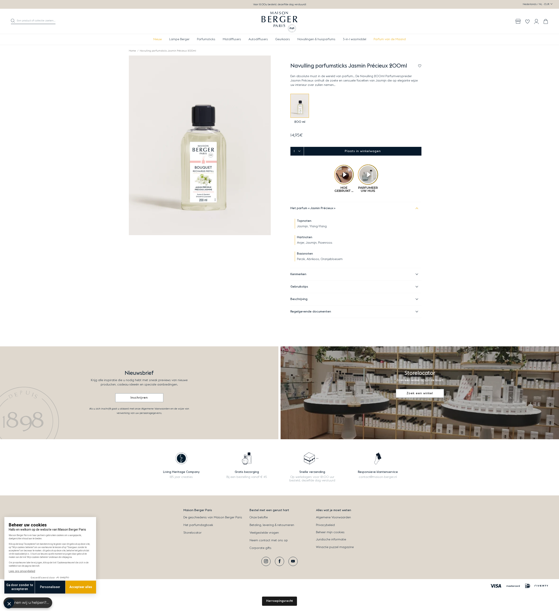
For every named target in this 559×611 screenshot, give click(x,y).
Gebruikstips (299, 286)
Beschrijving (298, 299)
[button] (33, 21)
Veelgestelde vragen (264, 532)
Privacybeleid (325, 525)
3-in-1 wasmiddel (354, 39)
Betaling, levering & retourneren (272, 525)
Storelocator (192, 532)
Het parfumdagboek (198, 525)
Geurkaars (282, 39)
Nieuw (157, 39)
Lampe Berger (179, 39)
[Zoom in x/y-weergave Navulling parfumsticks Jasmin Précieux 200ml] (200, 145)
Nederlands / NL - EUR (536, 4)
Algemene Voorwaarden (333, 517)
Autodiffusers (258, 39)
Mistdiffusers (232, 39)
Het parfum (311, 208)
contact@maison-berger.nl (378, 477)
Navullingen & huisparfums (316, 39)
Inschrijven (139, 397)
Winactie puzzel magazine (335, 547)
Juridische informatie (331, 539)
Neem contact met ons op (269, 540)
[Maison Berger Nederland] (280, 21)
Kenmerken (298, 274)
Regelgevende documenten (310, 311)
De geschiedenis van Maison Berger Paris (212, 517)
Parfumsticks (206, 39)
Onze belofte (259, 517)
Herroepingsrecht (279, 600)
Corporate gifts (260, 548)
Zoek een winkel (420, 393)
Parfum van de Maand (390, 39)
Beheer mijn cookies (330, 532)
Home (132, 50)
